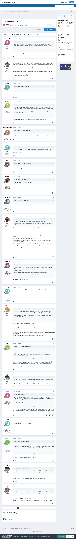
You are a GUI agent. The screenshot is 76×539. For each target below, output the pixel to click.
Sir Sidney (7, 305)
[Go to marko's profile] (7, 291)
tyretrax (7, 83)
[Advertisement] (28, 16)
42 (16, 34)
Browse (4, 5)
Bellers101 (7, 38)
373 (8, 401)
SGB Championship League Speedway (20, 25)
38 (7, 34)
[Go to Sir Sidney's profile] (7, 309)
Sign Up (72, 2)
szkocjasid (7, 373)
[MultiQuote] (13, 56)
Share (44, 24)
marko (26, 41)
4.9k (8, 70)
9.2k (8, 383)
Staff (13, 8)
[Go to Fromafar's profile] (68, 26)
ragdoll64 (7, 101)
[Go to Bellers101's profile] (7, 42)
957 (8, 48)
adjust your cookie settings (35, 536)
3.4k (8, 153)
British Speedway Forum (8, 2)
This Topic (68, 5)
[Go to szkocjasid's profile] (7, 377)
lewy (7, 343)
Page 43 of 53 (38, 34)
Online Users (18, 8)
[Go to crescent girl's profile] (7, 201)
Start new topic (39, 29)
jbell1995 (9, 24)
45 (22, 34)
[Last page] (34, 34)
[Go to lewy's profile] (7, 347)
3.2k (8, 207)
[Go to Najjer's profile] (7, 64)
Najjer (7, 60)
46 (24, 34)
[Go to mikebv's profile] (7, 180)
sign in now (27, 513)
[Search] (73, 6)
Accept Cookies (62, 536)
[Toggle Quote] (14, 41)
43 (18, 34)
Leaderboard (24, 8)
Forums (3, 8)
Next (31, 34)
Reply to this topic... (12, 519)
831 (7, 111)
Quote (16, 56)
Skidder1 (26, 468)
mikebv (7, 176)
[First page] (3, 34)
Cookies (41, 531)
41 (14, 34)
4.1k (7, 138)
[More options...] (53, 38)
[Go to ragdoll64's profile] (7, 105)
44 (20, 34)
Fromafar (71, 25)
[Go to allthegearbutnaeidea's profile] (7, 132)
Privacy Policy (36, 531)
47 (26, 34)
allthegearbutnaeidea (7, 128)
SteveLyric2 (7, 438)
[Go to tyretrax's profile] (7, 87)
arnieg (26, 86)
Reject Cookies (70, 536)
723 (8, 315)
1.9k (7, 429)
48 (28, 34)
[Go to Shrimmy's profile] (7, 395)
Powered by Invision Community (38, 532)
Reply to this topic (49, 29)
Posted (17, 38)
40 (12, 34)
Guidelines (8, 8)
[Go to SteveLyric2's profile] (7, 442)
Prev (5, 34)
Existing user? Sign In (64, 2)
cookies (8, 536)
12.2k (8, 186)
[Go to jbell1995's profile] (4, 25)
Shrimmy (7, 391)
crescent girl (7, 197)
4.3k (8, 353)
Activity (8, 5)
